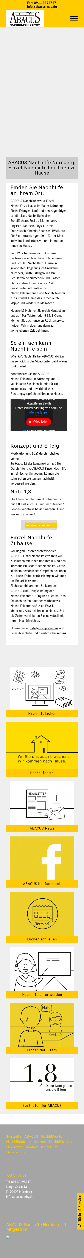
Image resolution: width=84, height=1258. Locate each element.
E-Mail (48, 315)
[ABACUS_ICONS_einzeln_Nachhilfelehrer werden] (42, 969)
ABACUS (31, 1136)
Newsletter (14, 1147)
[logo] (34, 18)
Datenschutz (15, 1152)
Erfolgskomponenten (44, 628)
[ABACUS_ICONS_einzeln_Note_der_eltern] (42, 1080)
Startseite (13, 1136)
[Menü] (72, 18)
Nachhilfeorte (51, 1136)
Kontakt (56, 310)
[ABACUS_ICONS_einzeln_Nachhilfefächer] (42, 688)
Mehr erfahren (38, 412)
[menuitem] (72, 18)
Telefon (32, 315)
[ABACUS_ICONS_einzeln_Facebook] (42, 858)
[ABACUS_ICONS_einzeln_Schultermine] (42, 914)
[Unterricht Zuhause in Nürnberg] (42, 745)
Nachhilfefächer (18, 1141)
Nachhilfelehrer (61, 1141)
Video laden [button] (40, 421)
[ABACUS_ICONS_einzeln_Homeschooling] (42, 1025)
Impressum (49, 1147)
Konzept (40, 1141)
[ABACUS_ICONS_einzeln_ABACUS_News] (42, 803)
